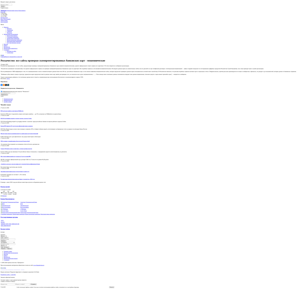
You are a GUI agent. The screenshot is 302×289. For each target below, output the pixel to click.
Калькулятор (5, 229)
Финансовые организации (11, 34)
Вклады (6, 44)
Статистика (10, 52)
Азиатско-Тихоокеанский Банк (28, 202)
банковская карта (8, 99)
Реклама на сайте (11, 51)
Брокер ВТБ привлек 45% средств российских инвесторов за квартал (17, 126)
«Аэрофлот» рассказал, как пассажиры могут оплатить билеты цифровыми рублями (20, 164)
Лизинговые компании (13, 38)
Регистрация (7, 19)
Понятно (112, 287)
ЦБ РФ (3, 222)
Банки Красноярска (12, 35)
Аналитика (10, 30)
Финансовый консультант (11, 258)
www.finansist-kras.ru (38, 265)
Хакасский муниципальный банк (29, 212)
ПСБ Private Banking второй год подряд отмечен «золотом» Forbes (16, 118)
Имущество (7, 47)
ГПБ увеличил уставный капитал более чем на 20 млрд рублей (15, 141)
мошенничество (8, 100)
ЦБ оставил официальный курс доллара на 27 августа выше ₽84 (16, 156)
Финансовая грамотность (10, 48)
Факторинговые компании (14, 41)
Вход (2, 19)
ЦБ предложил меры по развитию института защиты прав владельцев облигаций (19, 133)
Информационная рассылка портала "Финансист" (15, 91)
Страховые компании (12, 37)
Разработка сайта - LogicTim (8, 274)
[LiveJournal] (8, 85)
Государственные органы (13, 42)
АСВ (2, 220)
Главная (3, 56)
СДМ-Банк (23, 209)
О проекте (6, 49)
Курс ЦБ (3, 12)
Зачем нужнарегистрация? (4, 21)
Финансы (9, 33)
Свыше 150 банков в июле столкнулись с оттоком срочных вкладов (16, 148)
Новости (6, 27)
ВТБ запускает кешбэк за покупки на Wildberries (12, 111)
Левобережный (24, 205)
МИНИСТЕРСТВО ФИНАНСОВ (10, 224)
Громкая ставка (8, 251)
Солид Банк (23, 210)
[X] (6, 85)
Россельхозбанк (24, 207)
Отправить (33, 284)
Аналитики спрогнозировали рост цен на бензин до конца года (15, 171)
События (9, 31)
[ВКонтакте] (2, 85)
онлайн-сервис (8, 101)
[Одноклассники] (4, 85)
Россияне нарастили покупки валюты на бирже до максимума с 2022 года (18, 179)
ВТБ (21, 204)
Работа (5, 45)
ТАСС (8, 78)
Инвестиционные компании (14, 40)
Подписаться (4, 17)
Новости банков (9, 56)
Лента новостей (18, 56)
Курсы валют (5, 187)
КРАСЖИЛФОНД (6, 225)
